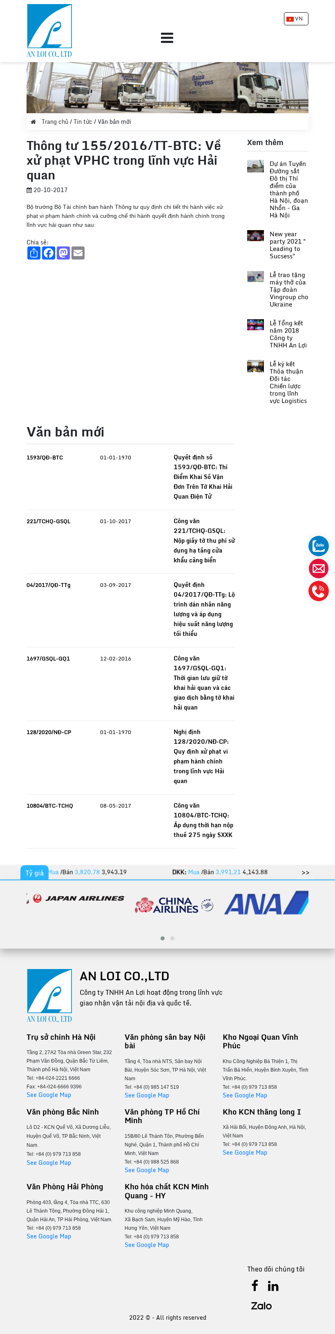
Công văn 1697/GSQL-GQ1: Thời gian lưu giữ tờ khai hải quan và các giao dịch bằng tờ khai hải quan (204, 683)
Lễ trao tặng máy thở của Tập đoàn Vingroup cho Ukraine (289, 289)
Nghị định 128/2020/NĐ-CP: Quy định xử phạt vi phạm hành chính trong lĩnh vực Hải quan (201, 756)
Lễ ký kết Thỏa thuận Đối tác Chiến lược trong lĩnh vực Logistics (288, 382)
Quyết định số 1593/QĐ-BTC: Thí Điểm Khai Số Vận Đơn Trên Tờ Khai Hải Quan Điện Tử (203, 476)
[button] (163, 938)
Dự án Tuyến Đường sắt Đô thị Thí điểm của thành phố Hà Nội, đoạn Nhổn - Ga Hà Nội (289, 189)
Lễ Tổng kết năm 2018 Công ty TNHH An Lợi (288, 334)
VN (298, 18)
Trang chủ (55, 121)
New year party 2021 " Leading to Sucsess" (288, 245)
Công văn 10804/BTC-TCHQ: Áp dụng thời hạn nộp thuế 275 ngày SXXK (203, 820)
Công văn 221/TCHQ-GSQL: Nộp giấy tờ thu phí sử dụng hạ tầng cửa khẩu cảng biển (204, 540)
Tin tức (84, 121)
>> (306, 872)
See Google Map (49, 1094)
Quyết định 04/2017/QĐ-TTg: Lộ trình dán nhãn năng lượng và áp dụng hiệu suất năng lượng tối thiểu (204, 609)
